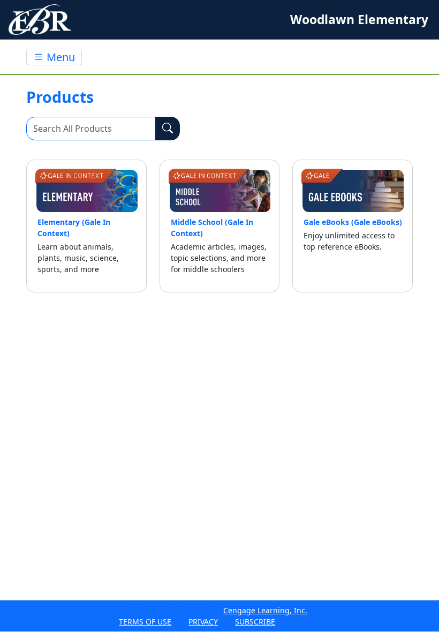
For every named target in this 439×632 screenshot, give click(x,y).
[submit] (167, 128)
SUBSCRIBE (255, 621)
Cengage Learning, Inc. (265, 610)
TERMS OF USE (145, 621)
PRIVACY (203, 621)
